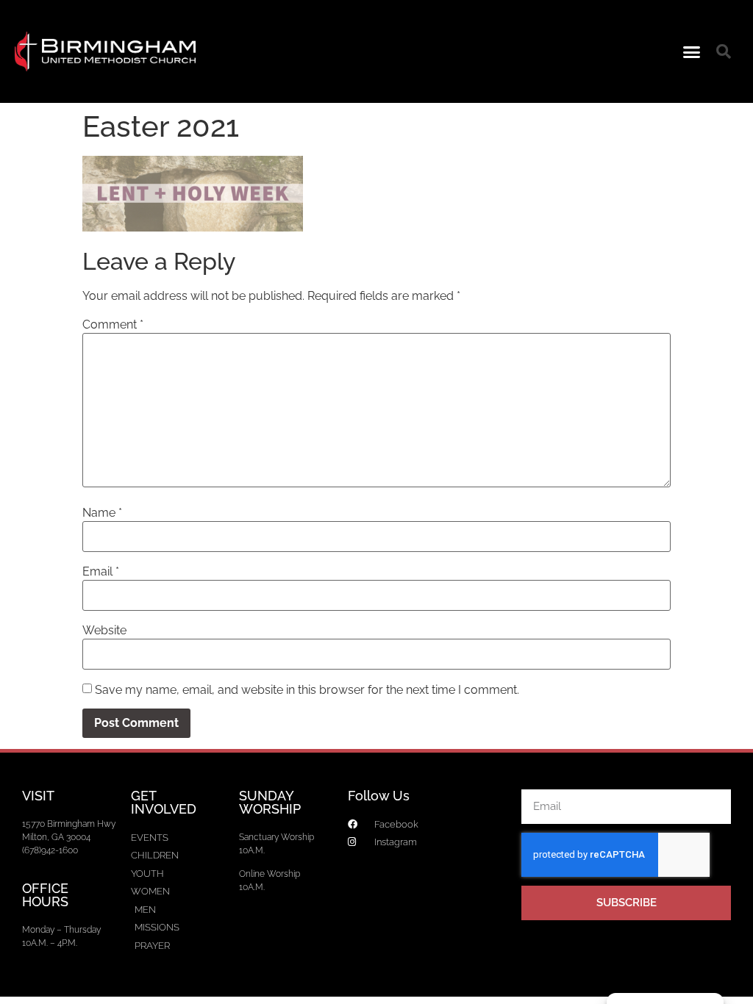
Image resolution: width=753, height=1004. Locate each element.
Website (104, 631)
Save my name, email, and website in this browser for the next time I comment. (307, 690)
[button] (692, 51)
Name (102, 513)
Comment (112, 325)
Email (100, 572)
